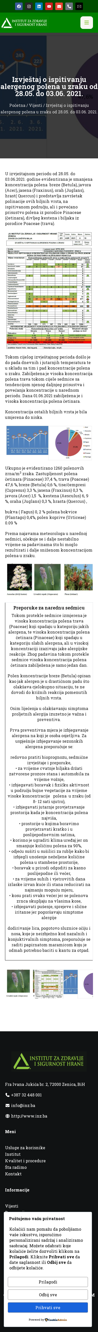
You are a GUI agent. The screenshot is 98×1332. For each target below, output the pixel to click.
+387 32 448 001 (26, 1094)
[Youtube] (49, 6)
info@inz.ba (23, 1105)
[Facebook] (19, 6)
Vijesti (35, 105)
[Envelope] (59, 6)
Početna (17, 105)
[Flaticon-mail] (79, 6)
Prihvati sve (47, 1307)
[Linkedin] (39, 6)
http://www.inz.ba (28, 1116)
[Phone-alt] (69, 6)
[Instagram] (29, 6)
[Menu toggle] (86, 22)
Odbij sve (48, 1294)
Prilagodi (48, 1281)
